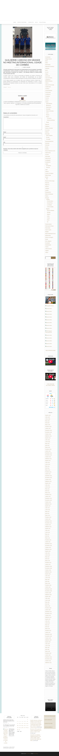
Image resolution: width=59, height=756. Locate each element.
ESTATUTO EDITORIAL (22, 22)
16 (17, 725)
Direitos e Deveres (49, 128)
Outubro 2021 (48, 524)
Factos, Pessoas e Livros (50, 150)
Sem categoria (48, 241)
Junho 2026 (47, 419)
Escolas (47, 137)
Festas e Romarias (50, 111)
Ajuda (46, 60)
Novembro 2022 (48, 500)
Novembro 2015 (48, 658)
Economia (47, 130)
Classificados (48, 86)
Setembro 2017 (48, 617)
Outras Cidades (50, 206)
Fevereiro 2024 (48, 471)
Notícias (47, 186)
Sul (47, 221)
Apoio (46, 70)
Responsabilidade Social (50, 233)
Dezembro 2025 (48, 430)
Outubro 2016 (48, 638)
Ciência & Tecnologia (49, 84)
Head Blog (36, 753)
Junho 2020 (47, 554)
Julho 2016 (47, 643)
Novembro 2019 (48, 568)
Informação (47, 156)
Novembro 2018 (48, 590)
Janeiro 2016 (47, 655)
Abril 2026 (47, 422)
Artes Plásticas (49, 103)
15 (27, 723)
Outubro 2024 (48, 456)
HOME (14, 22)
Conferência (47, 94)
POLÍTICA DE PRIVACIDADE (49, 716)
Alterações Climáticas (49, 66)
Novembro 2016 (48, 636)
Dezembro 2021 (48, 520)
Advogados (48, 165)
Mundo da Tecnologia (49, 180)
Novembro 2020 (48, 545)
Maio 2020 (47, 556)
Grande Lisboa (50, 201)
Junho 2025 (47, 441)
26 (22, 727)
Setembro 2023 (48, 481)
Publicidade (47, 227)
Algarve (48, 214)
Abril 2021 (47, 536)
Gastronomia (48, 152)
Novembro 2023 (48, 477)
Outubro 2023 (48, 479)
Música (47, 116)
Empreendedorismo (49, 141)
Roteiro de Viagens (49, 237)
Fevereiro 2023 (48, 494)
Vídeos (46, 252)
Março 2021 (47, 537)
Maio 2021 (47, 534)
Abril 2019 (47, 581)
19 (22, 725)
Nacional (47, 182)
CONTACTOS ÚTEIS (48, 723)
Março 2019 (47, 583)
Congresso (47, 96)
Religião (47, 231)
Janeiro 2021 (47, 541)
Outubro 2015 (48, 660)
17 (8, 727)
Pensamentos (48, 192)
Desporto (9, 87)
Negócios (47, 184)
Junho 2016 (47, 645)
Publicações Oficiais (49, 226)
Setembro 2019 (48, 571)
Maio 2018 (47, 602)
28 (26, 727)
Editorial (47, 131)
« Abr (18, 731)
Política (46, 196)
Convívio (47, 98)
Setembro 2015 (48, 662)
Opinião (47, 190)
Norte (48, 219)
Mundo (46, 177)
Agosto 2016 (47, 641)
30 (17, 729)
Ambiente (47, 68)
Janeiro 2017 (47, 632)
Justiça (46, 164)
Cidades (48, 199)
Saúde (46, 239)
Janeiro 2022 (47, 519)
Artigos (46, 74)
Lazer (46, 169)
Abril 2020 (47, 558)
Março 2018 (47, 605)
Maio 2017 (47, 624)
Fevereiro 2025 (48, 449)
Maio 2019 (47, 579)
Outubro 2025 (48, 434)
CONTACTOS (31, 22)
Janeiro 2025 (47, 451)
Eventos (47, 148)
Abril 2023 (47, 490)
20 (24, 725)
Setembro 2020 (48, 549)
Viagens (47, 250)
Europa (46, 147)
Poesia (47, 122)
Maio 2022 (47, 511)
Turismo (46, 246)
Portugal (47, 197)
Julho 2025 (47, 439)
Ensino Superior (49, 135)
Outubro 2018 (48, 592)
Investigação (47, 160)
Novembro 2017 (48, 613)
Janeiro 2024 (47, 473)
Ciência (46, 82)
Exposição (48, 109)
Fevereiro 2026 (48, 426)
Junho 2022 (47, 509)
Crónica (47, 99)
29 (27, 727)
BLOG (36, 22)
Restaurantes (48, 235)
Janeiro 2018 (47, 609)
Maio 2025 (47, 443)
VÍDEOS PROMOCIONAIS (50, 350)
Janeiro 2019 (47, 587)
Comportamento (48, 90)
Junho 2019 (47, 577)
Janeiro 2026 (48, 428)
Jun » (21, 731)
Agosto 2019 (47, 573)
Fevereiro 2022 (48, 517)
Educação (47, 133)
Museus (47, 114)
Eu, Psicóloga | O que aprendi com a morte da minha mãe (9, 725)
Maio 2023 (47, 488)
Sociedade (47, 243)
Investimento (47, 162)
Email (4, 137)
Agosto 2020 (47, 551)
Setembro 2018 (48, 594)
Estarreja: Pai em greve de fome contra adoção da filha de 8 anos (8, 720)
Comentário (6, 117)
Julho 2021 (47, 530)
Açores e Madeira (50, 210)
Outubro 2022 (48, 502)
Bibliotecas (48, 105)
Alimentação (47, 64)
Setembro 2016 (48, 639)
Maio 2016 (47, 647)
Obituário (47, 188)
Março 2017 (47, 628)
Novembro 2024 (48, 454)
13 (13, 736)
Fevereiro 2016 (48, 653)
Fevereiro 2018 (48, 607)
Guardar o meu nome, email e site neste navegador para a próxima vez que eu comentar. (20, 149)
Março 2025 (47, 447)
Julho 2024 (47, 462)
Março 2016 (47, 651)
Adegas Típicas (48, 58)
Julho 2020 (47, 553)
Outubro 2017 (48, 615)
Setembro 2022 (48, 503)
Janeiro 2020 (47, 564)
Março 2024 (47, 470)
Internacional (48, 158)
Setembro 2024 (48, 458)
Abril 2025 (47, 445)
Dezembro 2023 (48, 475)
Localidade (49, 204)
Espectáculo (48, 107)
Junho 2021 (47, 532)
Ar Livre (46, 72)
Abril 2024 (47, 468)
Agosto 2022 (47, 505)
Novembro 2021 (48, 522)
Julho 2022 (47, 507)
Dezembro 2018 (48, 588)
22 (27, 725)
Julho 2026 (47, 417)
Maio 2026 (47, 420)
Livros (47, 112)
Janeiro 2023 (47, 496)
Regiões (47, 208)
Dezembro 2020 (48, 543)
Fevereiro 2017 (48, 630)
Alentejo (48, 212)
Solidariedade (48, 244)
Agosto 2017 (47, 619)
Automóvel (47, 75)
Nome (4, 132)
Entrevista (47, 145)
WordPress (28, 753)
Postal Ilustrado (48, 224)
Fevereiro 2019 (48, 585)
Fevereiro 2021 (48, 539)
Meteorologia (48, 175)
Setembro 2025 (48, 436)
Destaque (47, 126)
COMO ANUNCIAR (48, 719)
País (47, 178)
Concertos (49, 118)
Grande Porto (50, 202)
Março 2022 (47, 515)
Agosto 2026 (48, 415)
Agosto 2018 (47, 596)
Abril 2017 (47, 626)
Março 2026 (47, 424)
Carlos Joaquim (26, 67)
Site (4, 142)
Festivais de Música (51, 120)
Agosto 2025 (47, 437)
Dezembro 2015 (48, 656)
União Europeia (48, 248)
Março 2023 (47, 492)
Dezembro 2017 (48, 611)
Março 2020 (47, 560)
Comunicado (48, 92)
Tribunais (48, 167)
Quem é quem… (48, 229)
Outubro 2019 (48, 570)
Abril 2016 (47, 649)
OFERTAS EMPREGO (48, 727)
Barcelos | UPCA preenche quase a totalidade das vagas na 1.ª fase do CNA (35, 730)
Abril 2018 (47, 604)
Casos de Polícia (48, 77)
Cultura (46, 101)
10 (19, 723)
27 (24, 727)
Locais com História (49, 173)
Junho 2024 (47, 464)
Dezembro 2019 (48, 566)
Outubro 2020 (48, 547)
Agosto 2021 (47, 528)
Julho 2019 (47, 575)
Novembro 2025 (48, 432)
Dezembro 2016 (48, 634)
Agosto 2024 (47, 460)
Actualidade (47, 57)
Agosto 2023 (47, 483)
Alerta (46, 62)
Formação (48, 139)
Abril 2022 (47, 513)
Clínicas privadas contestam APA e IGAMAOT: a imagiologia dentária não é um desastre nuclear (12, 732)
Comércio (47, 88)
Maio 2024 (47, 466)
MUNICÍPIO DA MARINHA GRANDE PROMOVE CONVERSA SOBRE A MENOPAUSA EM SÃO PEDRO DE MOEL (35, 738)
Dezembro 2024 (48, 453)
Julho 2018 (47, 598)
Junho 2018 (47, 600)
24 (8, 723)
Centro (48, 218)
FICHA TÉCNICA (42, 22)
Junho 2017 (47, 622)
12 (22, 723)
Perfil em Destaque (49, 194)
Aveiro (48, 216)
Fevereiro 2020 (48, 562)
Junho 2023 (47, 487)
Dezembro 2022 (48, 498)
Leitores (47, 171)
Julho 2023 (47, 485)
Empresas (47, 143)
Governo (47, 154)
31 (19, 729)
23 (17, 727)
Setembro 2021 (48, 526)
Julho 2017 (47, 621)
